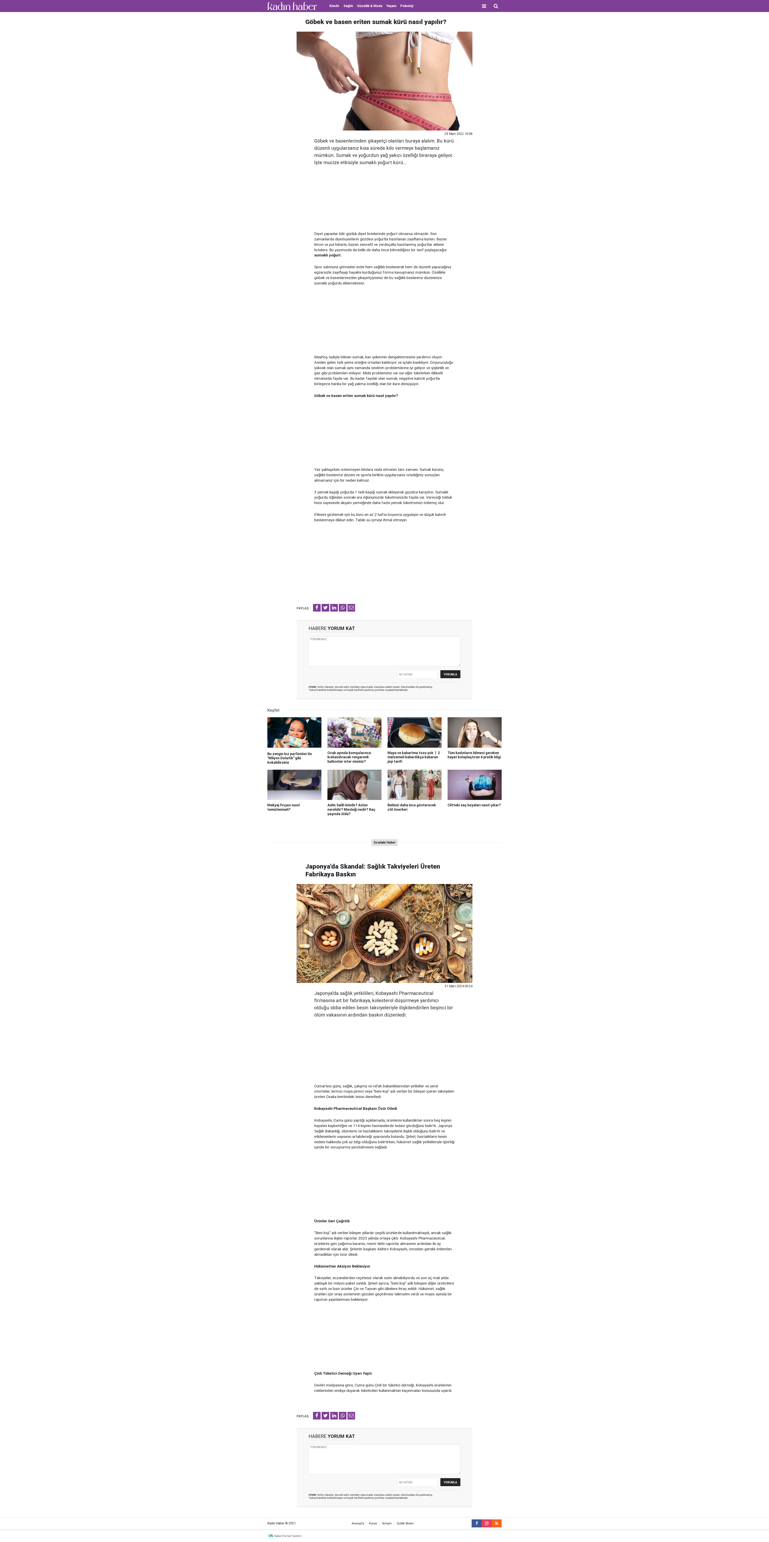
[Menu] (484, 6)
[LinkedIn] (334, 608)
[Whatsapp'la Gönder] (342, 608)
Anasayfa (358, 1523)
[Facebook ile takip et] (477, 1523)
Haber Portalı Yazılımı (287, 1536)
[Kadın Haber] (292, 6)
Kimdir (334, 6)
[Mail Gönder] (351, 608)
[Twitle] (325, 608)
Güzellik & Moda (369, 6)
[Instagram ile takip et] (487, 1523)
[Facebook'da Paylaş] (317, 608)
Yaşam (391, 6)
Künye (373, 1523)
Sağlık (348, 6)
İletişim (387, 1523)
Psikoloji (406, 6)
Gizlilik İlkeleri (405, 1523)
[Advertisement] (384, 197)
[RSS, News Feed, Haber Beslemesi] (497, 1523)
